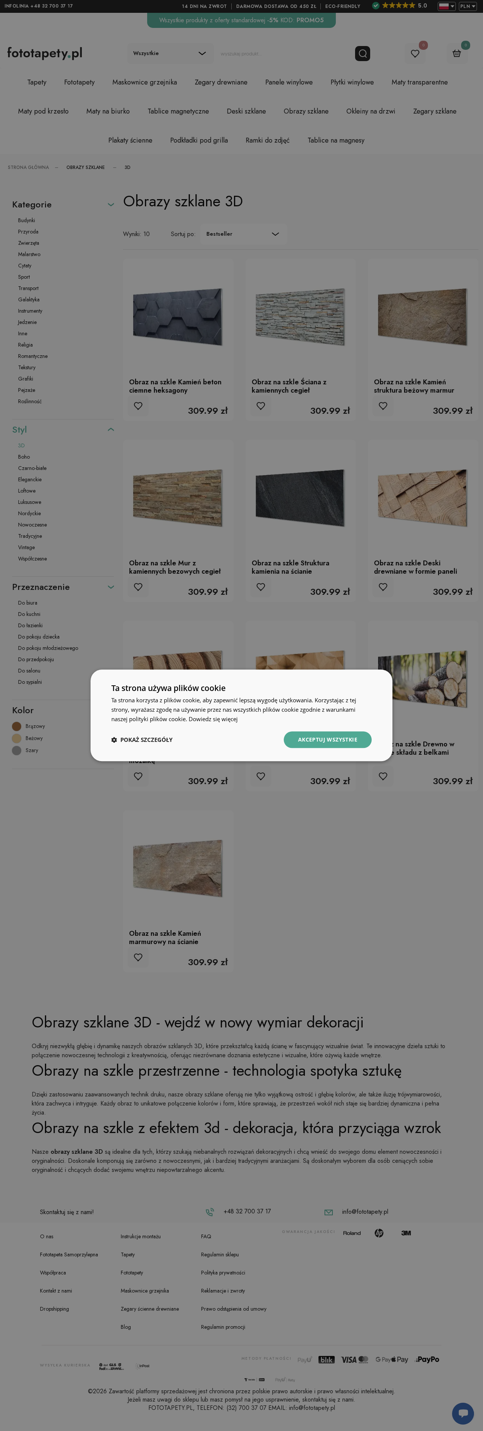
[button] (141, 739)
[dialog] (241, 715)
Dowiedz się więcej (213, 719)
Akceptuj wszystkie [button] (327, 739)
